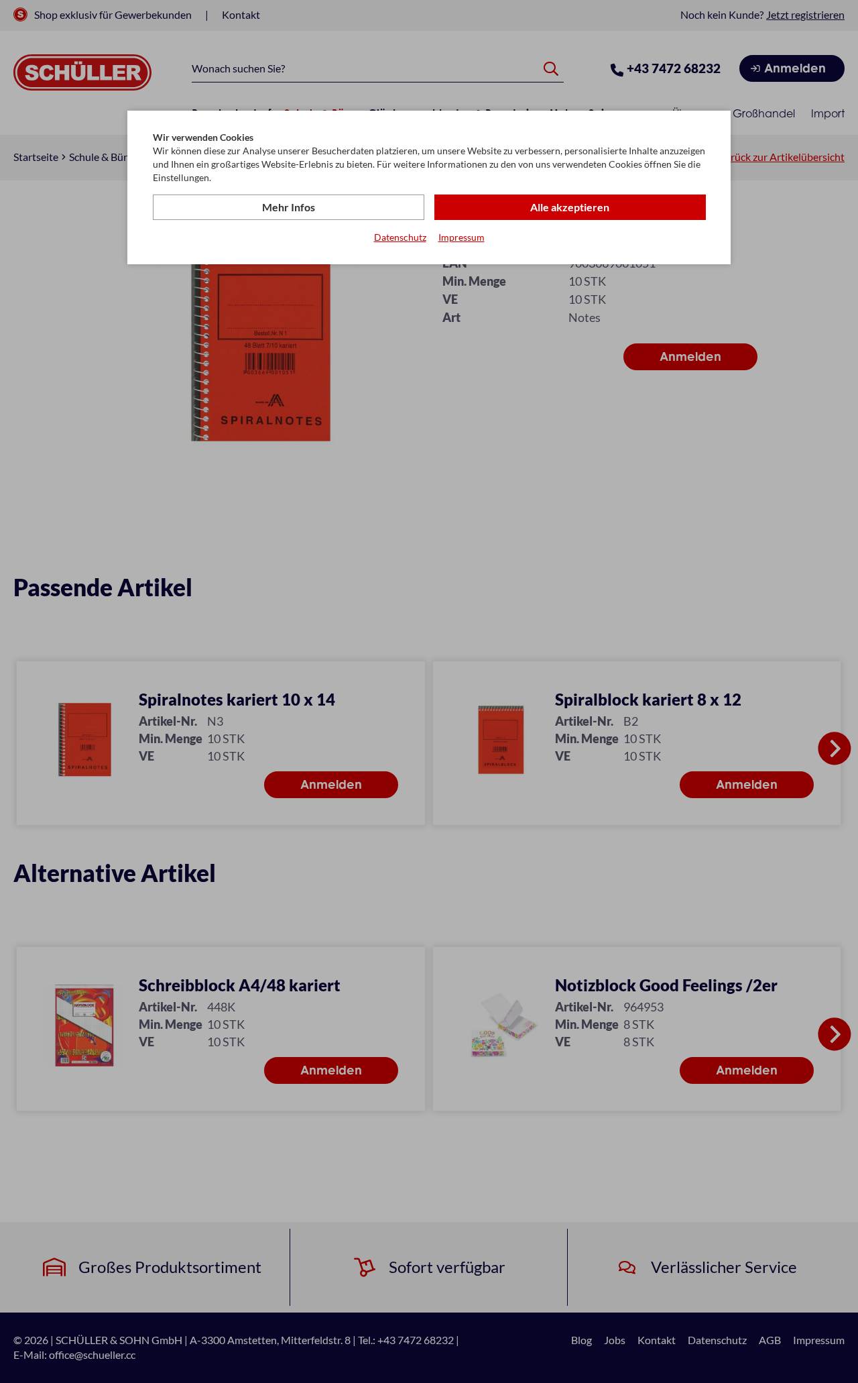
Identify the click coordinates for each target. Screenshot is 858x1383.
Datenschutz (400, 237)
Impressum (461, 237)
